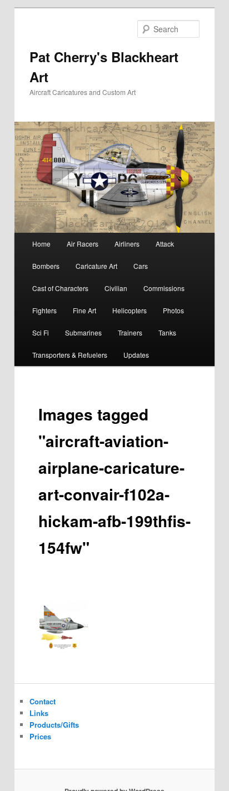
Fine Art (84, 310)
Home (41, 243)
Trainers (130, 332)
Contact (42, 701)
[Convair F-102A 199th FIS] (63, 625)
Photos (173, 310)
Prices (40, 736)
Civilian (115, 288)
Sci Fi (40, 332)
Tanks (167, 332)
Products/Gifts (54, 724)
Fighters (44, 310)
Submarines (83, 332)
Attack (165, 243)
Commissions (164, 288)
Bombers (45, 266)
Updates (136, 354)
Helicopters (129, 310)
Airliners (127, 243)
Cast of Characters (60, 288)
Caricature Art (96, 266)
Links (38, 713)
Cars (140, 266)
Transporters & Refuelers (69, 354)
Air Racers (82, 243)
